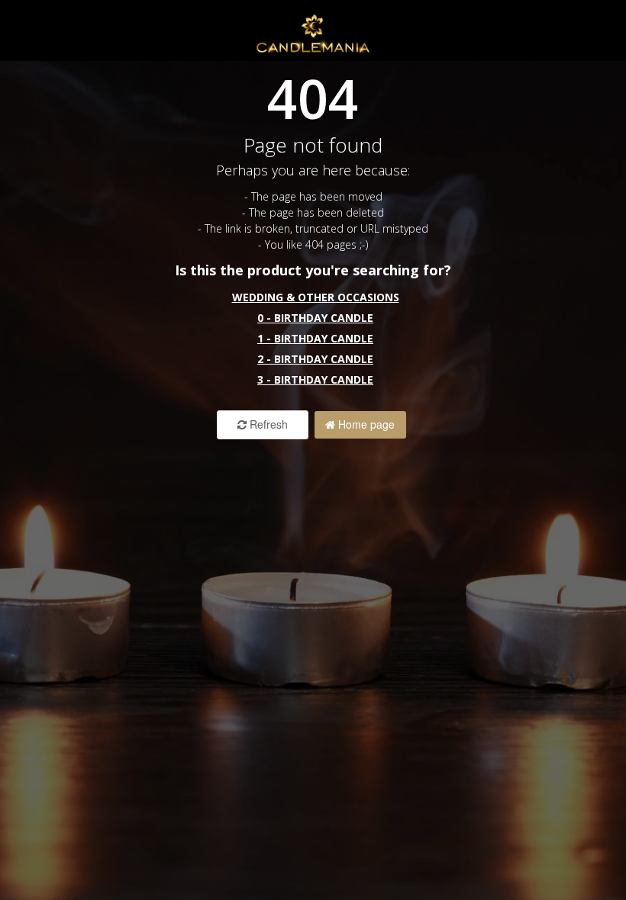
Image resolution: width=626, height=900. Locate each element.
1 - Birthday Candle (315, 338)
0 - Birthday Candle (315, 317)
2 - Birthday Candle (315, 359)
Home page (365, 424)
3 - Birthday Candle (315, 379)
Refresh (267, 424)
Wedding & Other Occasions (315, 297)
